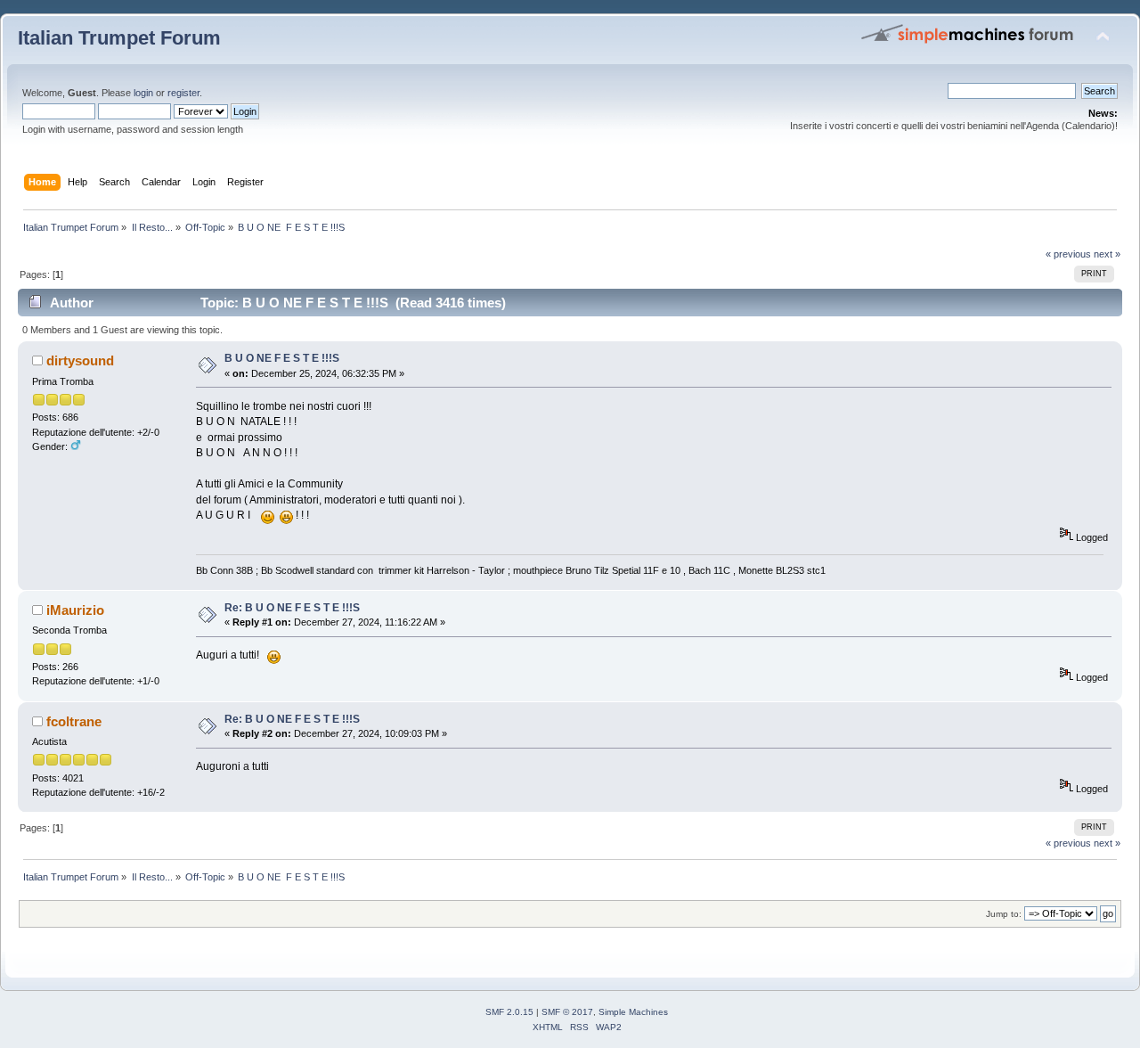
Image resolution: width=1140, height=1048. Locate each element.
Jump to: (1004, 914)
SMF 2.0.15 (509, 1012)
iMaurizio (75, 610)
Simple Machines (633, 1012)
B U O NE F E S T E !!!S (281, 358)
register (183, 92)
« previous (1068, 254)
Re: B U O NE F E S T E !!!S (292, 608)
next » (1107, 254)
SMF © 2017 (567, 1012)
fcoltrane (74, 721)
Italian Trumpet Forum (119, 38)
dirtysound (80, 360)
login (143, 92)
